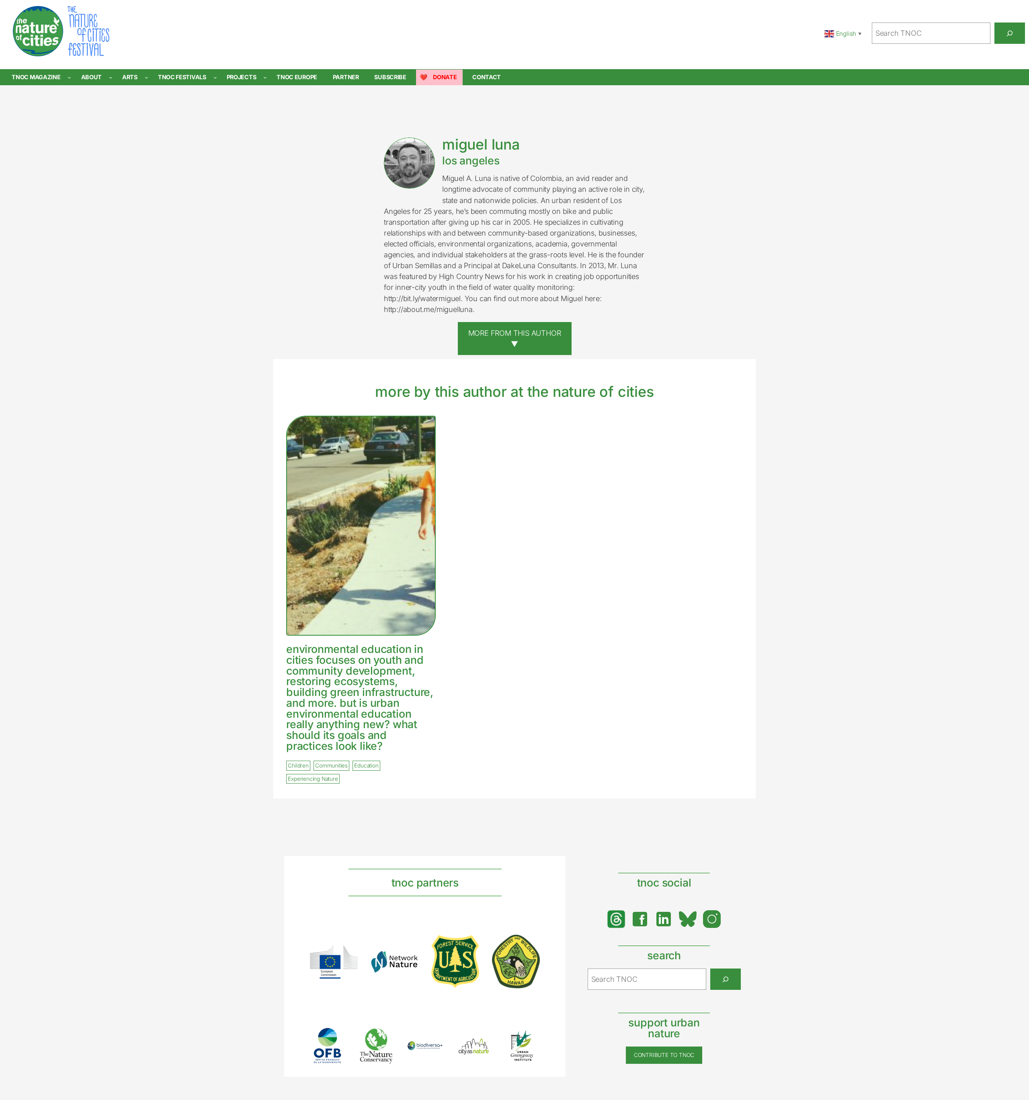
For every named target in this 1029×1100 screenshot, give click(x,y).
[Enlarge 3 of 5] (432, 1051)
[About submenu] (111, 77)
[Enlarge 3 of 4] (469, 946)
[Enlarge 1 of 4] (347, 956)
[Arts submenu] (146, 77)
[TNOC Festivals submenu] (215, 77)
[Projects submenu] (265, 77)
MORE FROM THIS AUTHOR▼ (514, 338)
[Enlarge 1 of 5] (335, 1038)
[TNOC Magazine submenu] (69, 77)
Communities (331, 765)
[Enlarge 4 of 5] (481, 1046)
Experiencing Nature (313, 779)
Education (366, 765)
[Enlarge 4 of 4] (529, 945)
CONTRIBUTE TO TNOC (664, 1055)
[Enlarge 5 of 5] (529, 1038)
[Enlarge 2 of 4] (408, 961)
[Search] (1009, 33)
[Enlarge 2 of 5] (384, 1038)
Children (298, 765)
